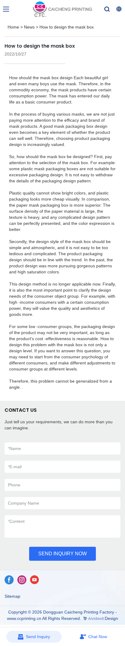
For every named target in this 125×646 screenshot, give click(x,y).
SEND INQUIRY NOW (62, 553)
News (29, 27)
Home (13, 27)
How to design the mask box (66, 27)
